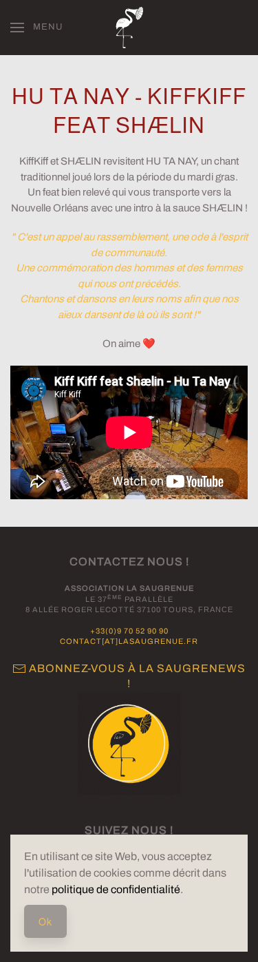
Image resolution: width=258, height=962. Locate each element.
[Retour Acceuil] (129, 27)
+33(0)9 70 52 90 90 (129, 631)
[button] (36, 27)
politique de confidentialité (116, 889)
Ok (45, 921)
